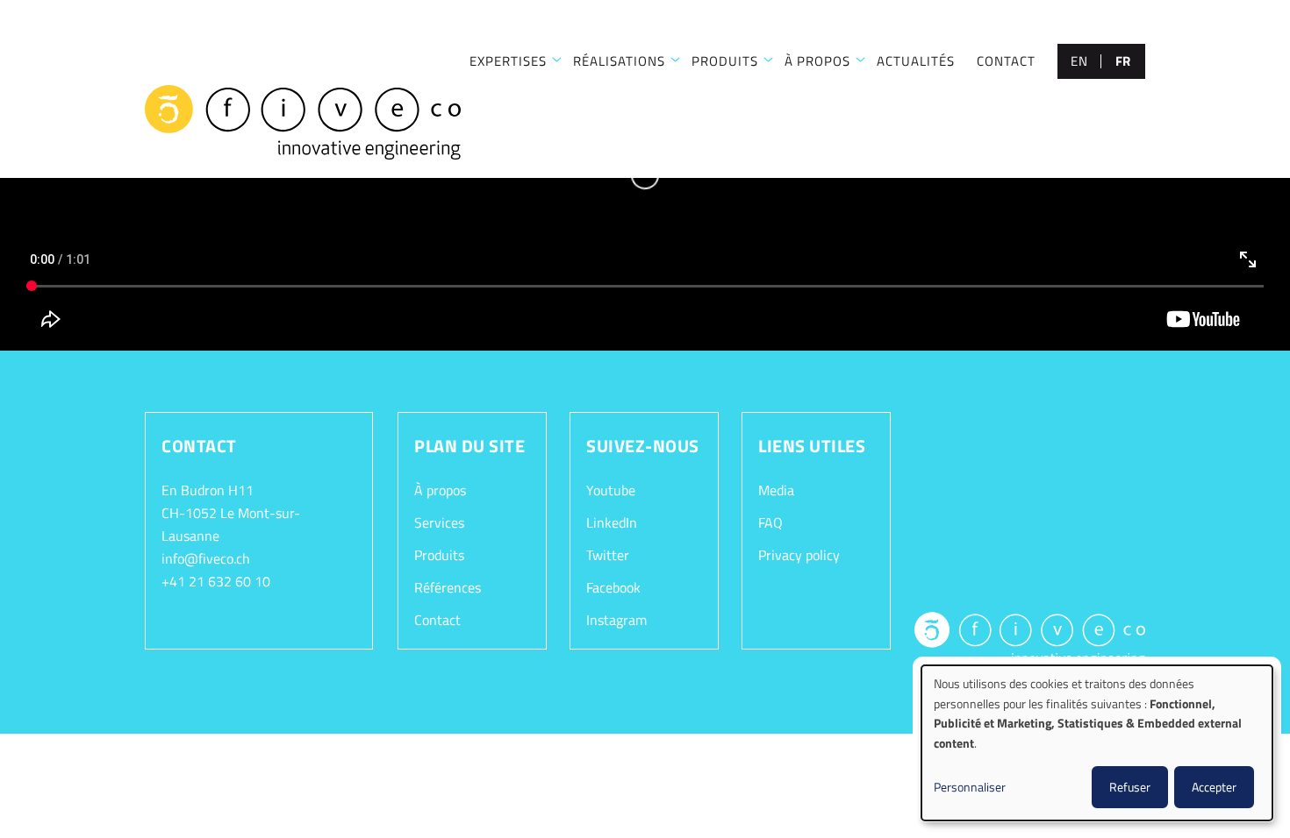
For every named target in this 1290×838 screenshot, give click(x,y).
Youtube (610, 490)
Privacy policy (799, 554)
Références (447, 587)
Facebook (613, 587)
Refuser (1129, 787)
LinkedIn (611, 522)
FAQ (770, 522)
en (1079, 61)
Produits (725, 61)
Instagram (616, 619)
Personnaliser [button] (970, 787)
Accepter (1214, 787)
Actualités (916, 61)
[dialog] (1096, 742)
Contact (1006, 61)
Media (776, 490)
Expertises (508, 61)
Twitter (607, 554)
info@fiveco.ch (205, 558)
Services (439, 522)
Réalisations (619, 61)
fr (1123, 61)
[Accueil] (303, 122)
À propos (817, 61)
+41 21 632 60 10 (215, 581)
